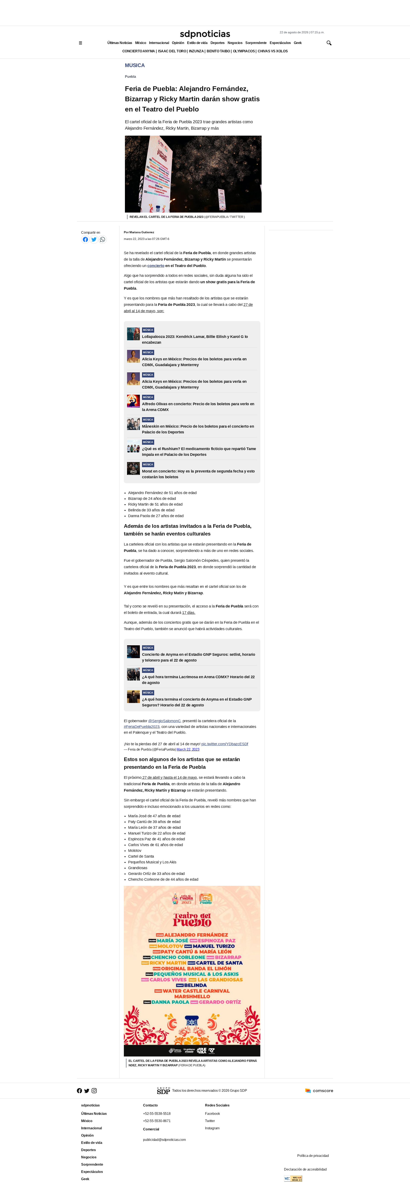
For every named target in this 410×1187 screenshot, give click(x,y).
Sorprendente (256, 43)
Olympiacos (244, 51)
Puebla (130, 76)
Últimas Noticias (119, 43)
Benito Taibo (218, 51)
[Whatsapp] (102, 239)
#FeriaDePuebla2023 (141, 727)
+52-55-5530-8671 (157, 1121)
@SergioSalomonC (164, 721)
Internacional (159, 43)
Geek (298, 43)
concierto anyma (138, 51)
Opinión (178, 43)
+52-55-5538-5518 (157, 1113)
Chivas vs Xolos (273, 51)
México (140, 43)
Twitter (210, 1121)
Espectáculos (280, 43)
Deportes (218, 43)
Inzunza (196, 51)
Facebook (212, 1113)
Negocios (235, 43)
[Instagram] (94, 1090)
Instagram (212, 1128)
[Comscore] (319, 1090)
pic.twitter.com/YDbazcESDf (224, 744)
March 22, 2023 (188, 749)
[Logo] (205, 34)
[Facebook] (85, 239)
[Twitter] (94, 239)
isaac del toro (172, 51)
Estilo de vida (197, 43)
